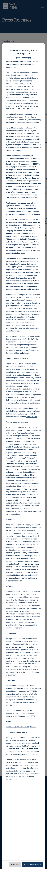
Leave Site (15, 864)
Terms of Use (31, 417)
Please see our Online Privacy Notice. (21, 727)
